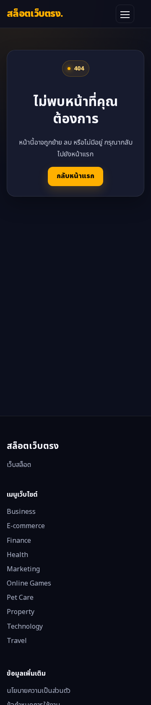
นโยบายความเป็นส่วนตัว (38, 691)
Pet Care (20, 598)
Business (21, 512)
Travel (17, 641)
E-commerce (26, 526)
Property (20, 612)
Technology (25, 627)
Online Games (29, 583)
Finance (19, 541)
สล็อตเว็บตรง (35, 13)
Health (17, 555)
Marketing (23, 569)
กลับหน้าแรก (75, 176)
